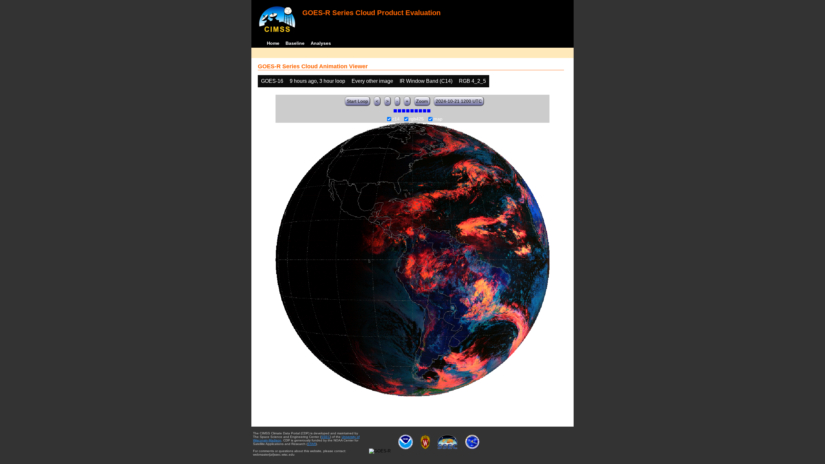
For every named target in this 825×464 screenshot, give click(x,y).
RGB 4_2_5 (472, 81)
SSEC (325, 437)
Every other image (372, 81)
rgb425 (416, 119)
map (437, 119)
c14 (396, 119)
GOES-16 (272, 81)
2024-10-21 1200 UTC (459, 101)
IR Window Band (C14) (426, 81)
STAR (311, 444)
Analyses (321, 43)
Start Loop (357, 101)
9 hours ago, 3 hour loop (317, 81)
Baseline (295, 43)
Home (273, 43)
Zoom (422, 101)
